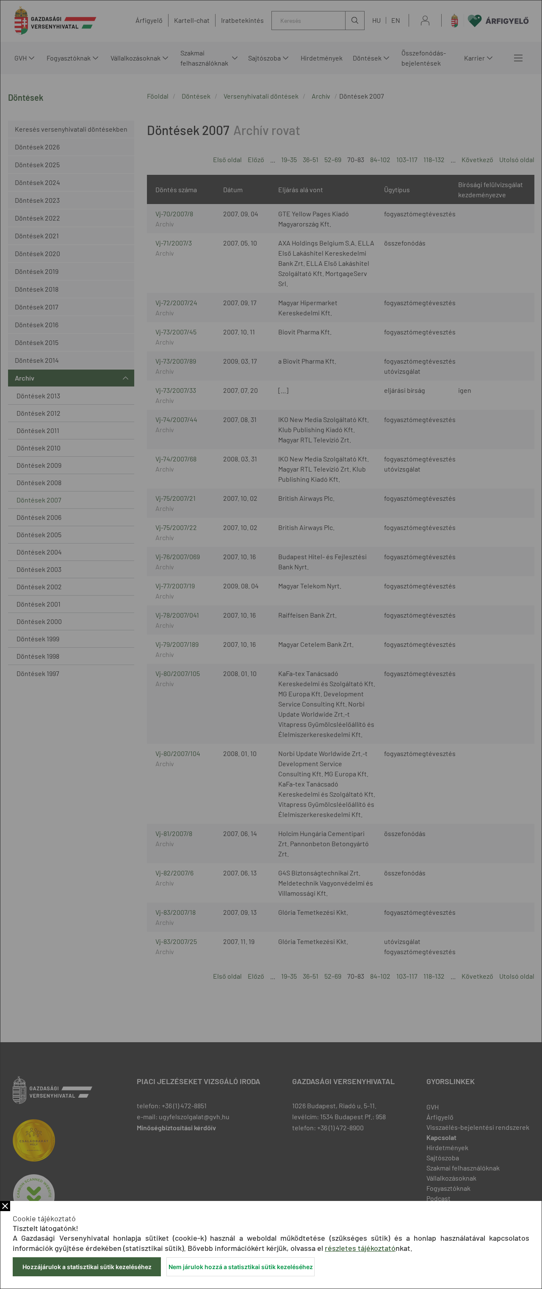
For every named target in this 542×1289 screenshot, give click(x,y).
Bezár (5, 1206)
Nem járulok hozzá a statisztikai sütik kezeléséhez (241, 1266)
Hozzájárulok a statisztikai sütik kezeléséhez (87, 1266)
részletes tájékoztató (360, 1248)
